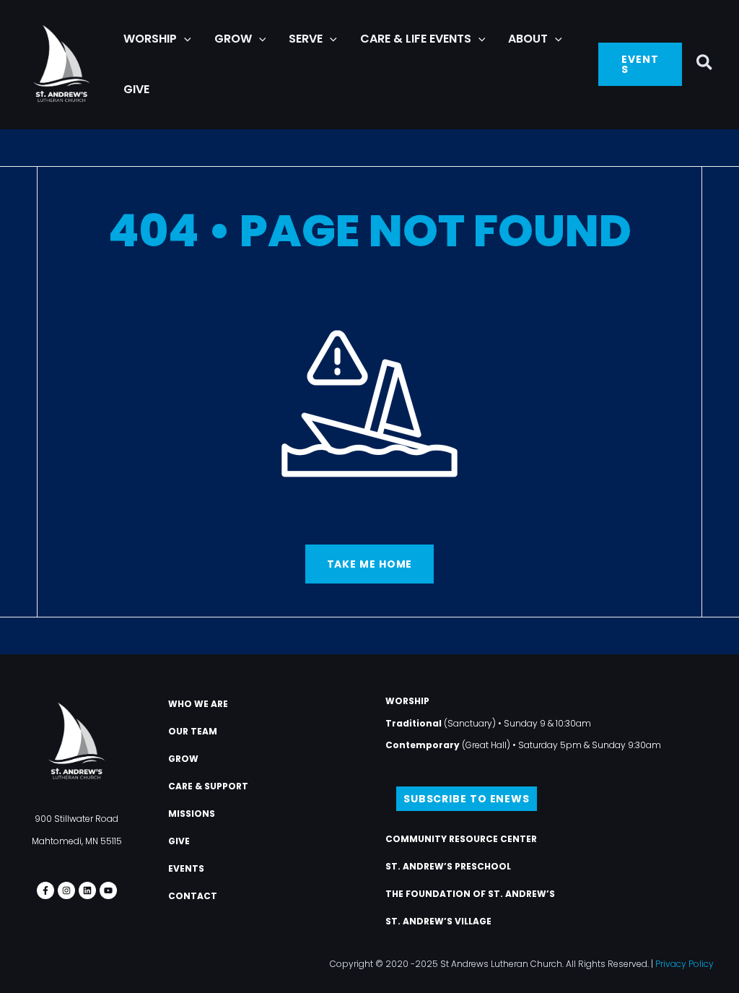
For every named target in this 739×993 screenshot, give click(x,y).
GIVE (179, 841)
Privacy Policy (684, 964)
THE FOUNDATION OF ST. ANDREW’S (470, 894)
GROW (183, 759)
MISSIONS (191, 813)
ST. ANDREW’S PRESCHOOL (448, 866)
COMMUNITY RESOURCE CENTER (461, 839)
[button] (184, 39)
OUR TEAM (192, 731)
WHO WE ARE (198, 704)
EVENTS (186, 868)
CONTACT (192, 896)
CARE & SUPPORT (208, 786)
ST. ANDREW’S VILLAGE (438, 921)
